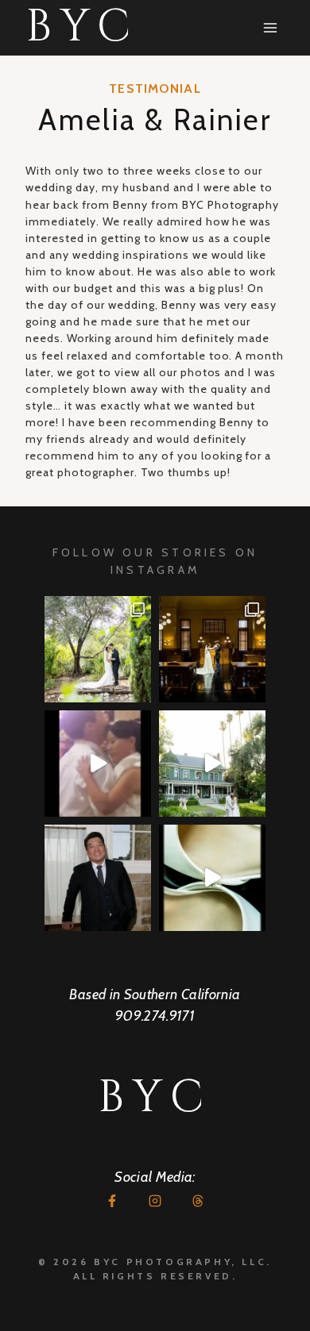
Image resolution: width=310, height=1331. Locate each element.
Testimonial (154, 88)
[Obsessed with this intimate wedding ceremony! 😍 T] (98, 649)
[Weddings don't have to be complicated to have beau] (212, 649)
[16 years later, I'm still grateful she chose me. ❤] (98, 763)
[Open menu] (270, 27)
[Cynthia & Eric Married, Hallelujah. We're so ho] (212, 763)
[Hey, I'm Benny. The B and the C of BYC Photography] (98, 878)
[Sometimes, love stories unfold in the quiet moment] (212, 878)
